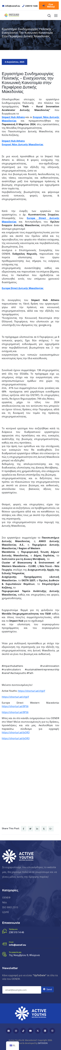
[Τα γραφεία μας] (4, 954)
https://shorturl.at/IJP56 (15, 706)
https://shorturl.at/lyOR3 (15, 732)
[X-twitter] (38, 1031)
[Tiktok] (23, 1031)
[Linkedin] (45, 1031)
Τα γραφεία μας (15, 952)
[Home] (30, 1013)
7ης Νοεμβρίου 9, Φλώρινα (24, 955)
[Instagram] (16, 1031)
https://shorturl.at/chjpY (31, 690)
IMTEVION (43, 1043)
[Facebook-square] (9, 1031)
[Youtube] (30, 1031)
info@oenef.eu (17, 945)
